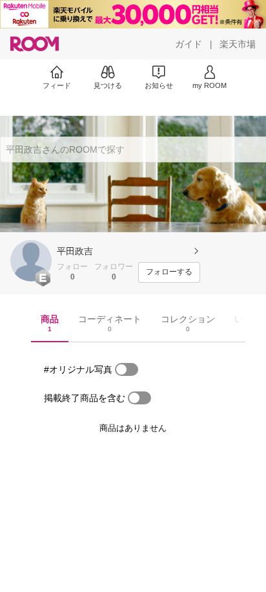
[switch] (126, 369)
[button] (31, 260)
